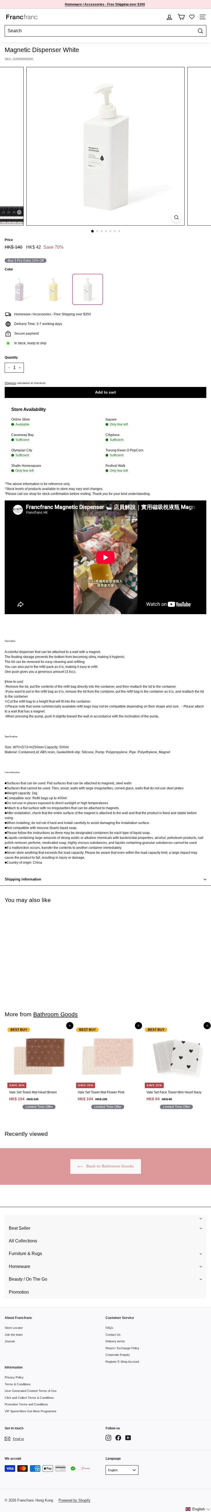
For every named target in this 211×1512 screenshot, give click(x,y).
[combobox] (105, 30)
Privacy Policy (14, 1377)
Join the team (14, 1334)
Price (9, 240)
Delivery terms (115, 1341)
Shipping (10, 382)
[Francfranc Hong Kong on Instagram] (108, 1438)
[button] (198, 1509)
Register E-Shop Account (122, 1361)
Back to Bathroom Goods (109, 1166)
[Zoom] (176, 217)
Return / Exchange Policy (122, 1348)
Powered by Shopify (74, 1500)
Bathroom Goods (55, 1014)
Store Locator (14, 1327)
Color (9, 269)
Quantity (11, 357)
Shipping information (23, 879)
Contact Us (113, 1334)
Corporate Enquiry (118, 1354)
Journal (10, 1341)
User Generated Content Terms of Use (31, 1390)
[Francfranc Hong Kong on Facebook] (118, 1438)
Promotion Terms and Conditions (26, 1404)
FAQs (109, 1327)
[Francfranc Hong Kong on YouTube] (128, 1438)
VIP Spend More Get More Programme (30, 1411)
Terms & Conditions (18, 1384)
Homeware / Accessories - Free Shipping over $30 (104, 4)
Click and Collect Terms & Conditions (29, 1397)
